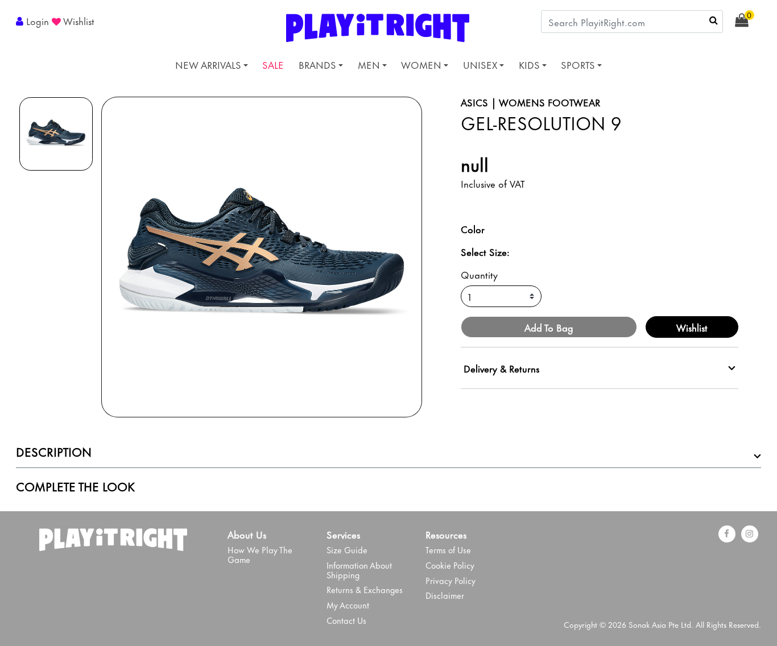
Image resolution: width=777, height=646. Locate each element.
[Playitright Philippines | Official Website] (377, 25)
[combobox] (632, 21)
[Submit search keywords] (713, 19)
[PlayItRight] (113, 537)
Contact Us (346, 620)
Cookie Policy (449, 565)
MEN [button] (369, 64)
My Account (347, 604)
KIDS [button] (529, 64)
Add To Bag (548, 327)
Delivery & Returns (501, 368)
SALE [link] (273, 64)
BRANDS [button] (317, 64)
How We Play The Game (260, 554)
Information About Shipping (359, 569)
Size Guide (346, 549)
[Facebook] (726, 534)
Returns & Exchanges (364, 589)
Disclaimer (444, 595)
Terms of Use (448, 549)
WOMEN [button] (421, 64)
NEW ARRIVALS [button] (208, 64)
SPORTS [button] (578, 64)
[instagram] (749, 534)
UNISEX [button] (480, 64)
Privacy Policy (450, 580)
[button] (34, 20)
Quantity (479, 274)
